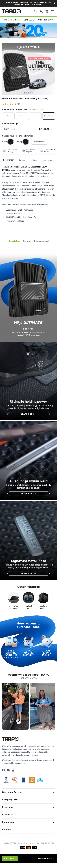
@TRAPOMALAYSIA (29, 678)
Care (35, 160)
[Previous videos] (4, 706)
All (11, 20)
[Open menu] (52, 11)
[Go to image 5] (32, 92)
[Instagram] (13, 770)
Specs (22, 160)
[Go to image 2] (26, 92)
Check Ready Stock (35, 109)
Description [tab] (14, 241)
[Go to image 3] (28, 92)
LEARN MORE (28, 414)
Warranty (48, 160)
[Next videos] (52, 706)
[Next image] (51, 69)
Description (8, 160)
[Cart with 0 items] (46, 11)
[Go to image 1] (24, 92)
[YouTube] (8, 770)
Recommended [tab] (41, 241)
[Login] (41, 11)
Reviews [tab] (27, 241)
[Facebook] (3, 770)
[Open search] (35, 11)
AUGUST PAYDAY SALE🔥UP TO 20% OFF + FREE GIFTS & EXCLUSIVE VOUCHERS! (28, 3)
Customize (39, 142)
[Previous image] (5, 69)
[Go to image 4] (30, 92)
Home (4, 20)
